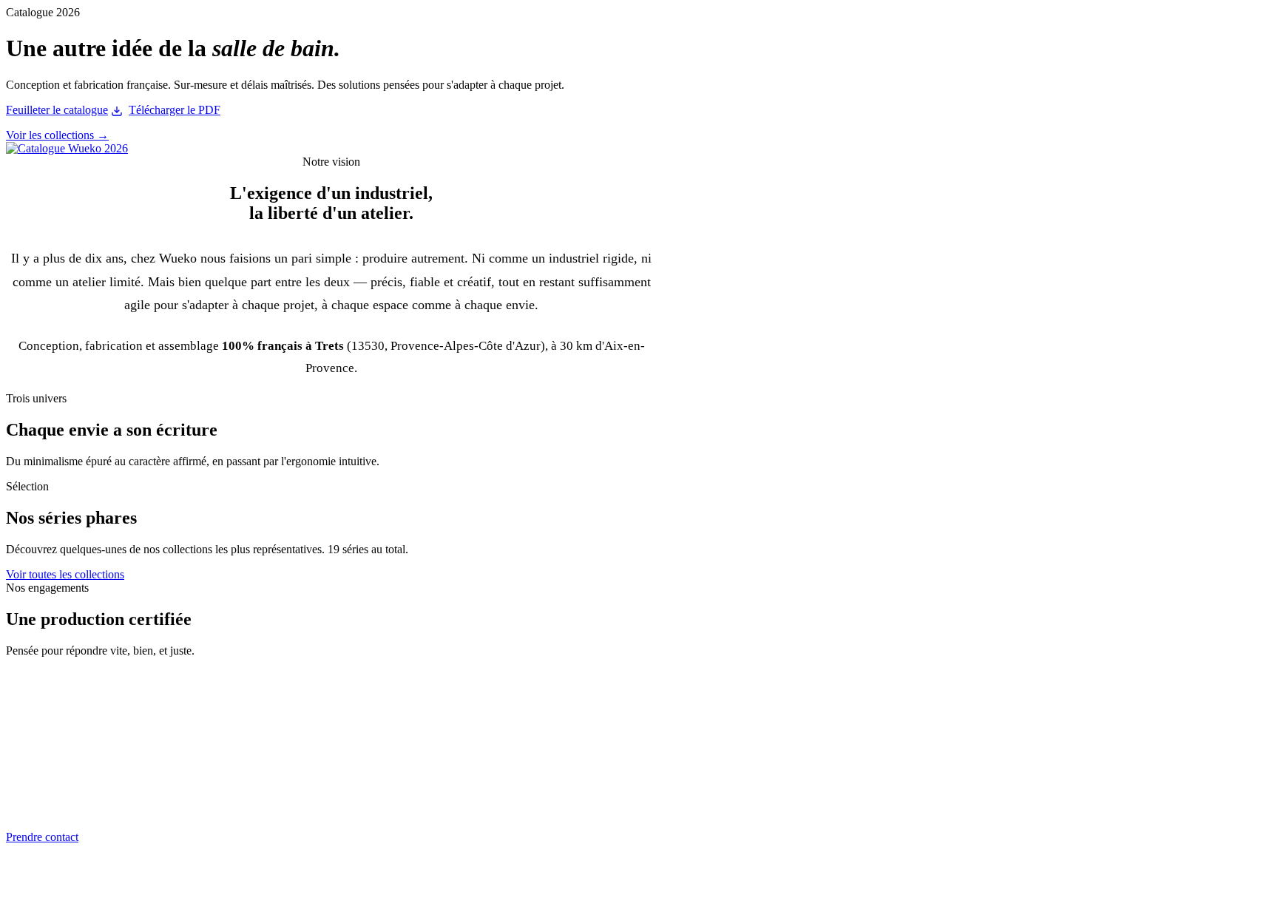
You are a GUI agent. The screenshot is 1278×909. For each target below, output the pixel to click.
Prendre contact (42, 837)
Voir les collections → (57, 135)
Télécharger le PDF (174, 110)
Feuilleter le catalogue (57, 110)
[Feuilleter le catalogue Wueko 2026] (67, 148)
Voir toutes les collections (65, 574)
